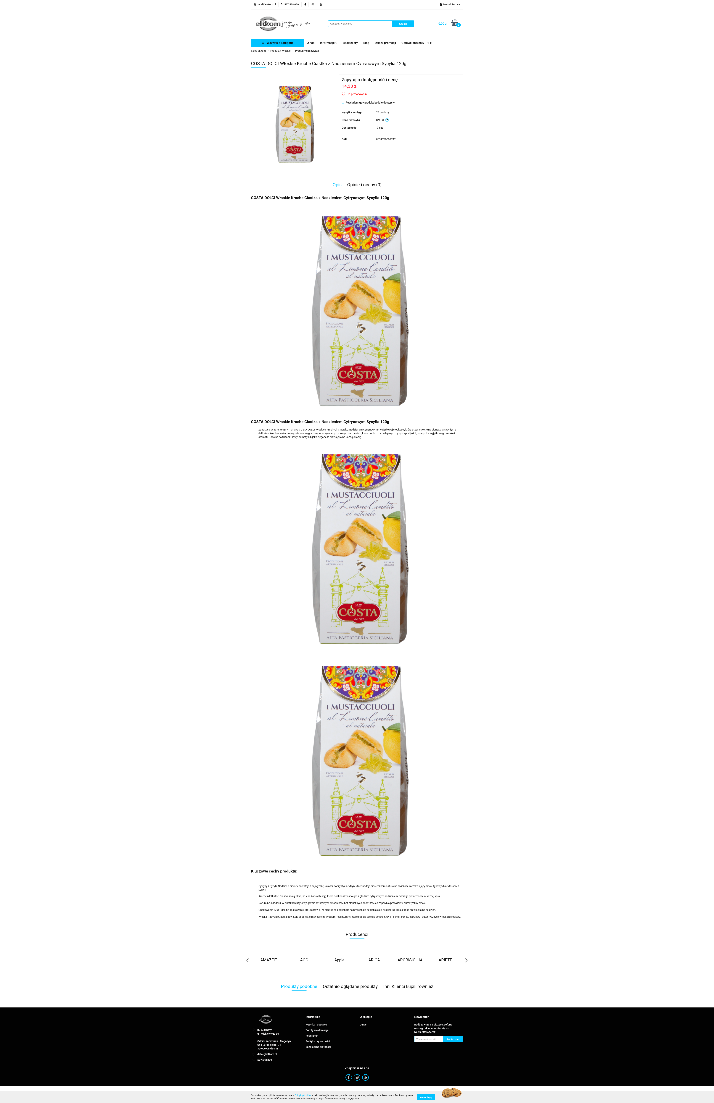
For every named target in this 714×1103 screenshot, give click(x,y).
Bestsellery (350, 43)
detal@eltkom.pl (267, 1054)
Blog (366, 43)
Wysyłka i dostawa (316, 1024)
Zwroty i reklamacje (317, 1030)
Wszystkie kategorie (280, 43)
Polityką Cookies (303, 1095)
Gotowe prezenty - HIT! (416, 43)
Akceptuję (426, 1097)
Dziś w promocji (385, 43)
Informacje (327, 43)
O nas (310, 43)
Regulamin (311, 1035)
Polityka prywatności (317, 1041)
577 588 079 (264, 1060)
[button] (312, 1017)
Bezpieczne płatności (318, 1046)
